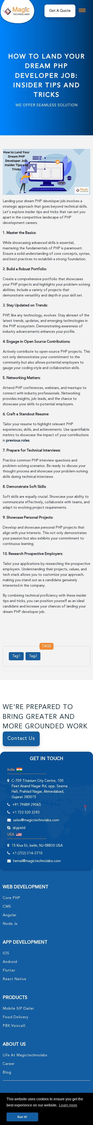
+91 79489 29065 (26, 805)
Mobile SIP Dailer (18, 1009)
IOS (6, 953)
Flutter (9, 970)
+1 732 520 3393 (26, 812)
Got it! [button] (22, 1117)
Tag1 (16, 656)
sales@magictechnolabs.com (36, 820)
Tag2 (33, 656)
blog (7, 1072)
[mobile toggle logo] (82, 10)
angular (9, 915)
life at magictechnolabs (25, 1055)
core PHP (11, 898)
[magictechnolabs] (16, 11)
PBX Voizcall (14, 1026)
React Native (14, 979)
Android (10, 962)
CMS (7, 907)
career (9, 1064)
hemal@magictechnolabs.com (37, 861)
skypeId (19, 828)
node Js (10, 924)
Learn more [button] (68, 1105)
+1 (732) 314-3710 (27, 853)
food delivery (15, 1017)
